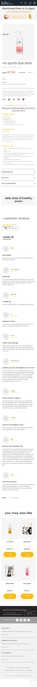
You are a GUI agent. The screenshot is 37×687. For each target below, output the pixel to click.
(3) (13, 546)
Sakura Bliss (10, 583)
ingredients (7, 172)
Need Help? (30, 670)
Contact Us (18, 667)
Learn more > (5, 634)
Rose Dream (27, 583)
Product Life (8, 129)
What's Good (8, 114)
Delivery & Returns (10, 670)
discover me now (18, 16)
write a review (12, 228)
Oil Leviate (10, 542)
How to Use (7, 146)
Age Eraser (27, 542)
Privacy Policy (21, 670)
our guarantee (8, 183)
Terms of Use (26, 667)
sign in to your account (30, 3)
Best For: (4, 82)
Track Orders (9, 667)
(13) (30, 546)
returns (5, 177)
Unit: (3, 78)
